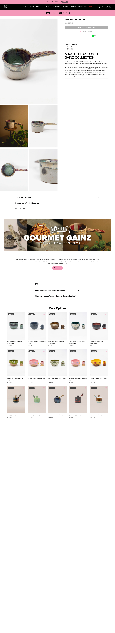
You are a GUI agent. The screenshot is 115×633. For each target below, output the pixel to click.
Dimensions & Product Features (27, 203)
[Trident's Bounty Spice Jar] (57, 399)
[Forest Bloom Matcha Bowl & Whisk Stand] (78, 326)
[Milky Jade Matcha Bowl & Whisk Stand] (16, 326)
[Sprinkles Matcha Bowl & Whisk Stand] (78, 363)
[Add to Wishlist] (23, 314)
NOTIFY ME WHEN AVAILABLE (86, 27)
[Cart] (110, 6)
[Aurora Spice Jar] (16, 399)
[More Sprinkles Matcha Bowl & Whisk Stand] (37, 363)
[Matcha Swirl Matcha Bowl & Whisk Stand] (16, 363)
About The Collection (23, 198)
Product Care (20, 208)
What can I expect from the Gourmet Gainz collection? (55, 296)
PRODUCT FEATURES (71, 44)
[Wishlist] (107, 7)
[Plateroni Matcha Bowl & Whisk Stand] (99, 363)
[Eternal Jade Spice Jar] (37, 399)
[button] (32, 7)
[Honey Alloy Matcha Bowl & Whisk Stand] (57, 326)
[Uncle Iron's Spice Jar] (78, 399)
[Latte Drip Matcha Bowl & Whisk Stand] (57, 363)
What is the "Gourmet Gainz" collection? (50, 291)
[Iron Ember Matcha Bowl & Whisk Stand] (99, 326)
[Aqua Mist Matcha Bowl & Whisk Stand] (37, 326)
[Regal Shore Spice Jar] (99, 399)
